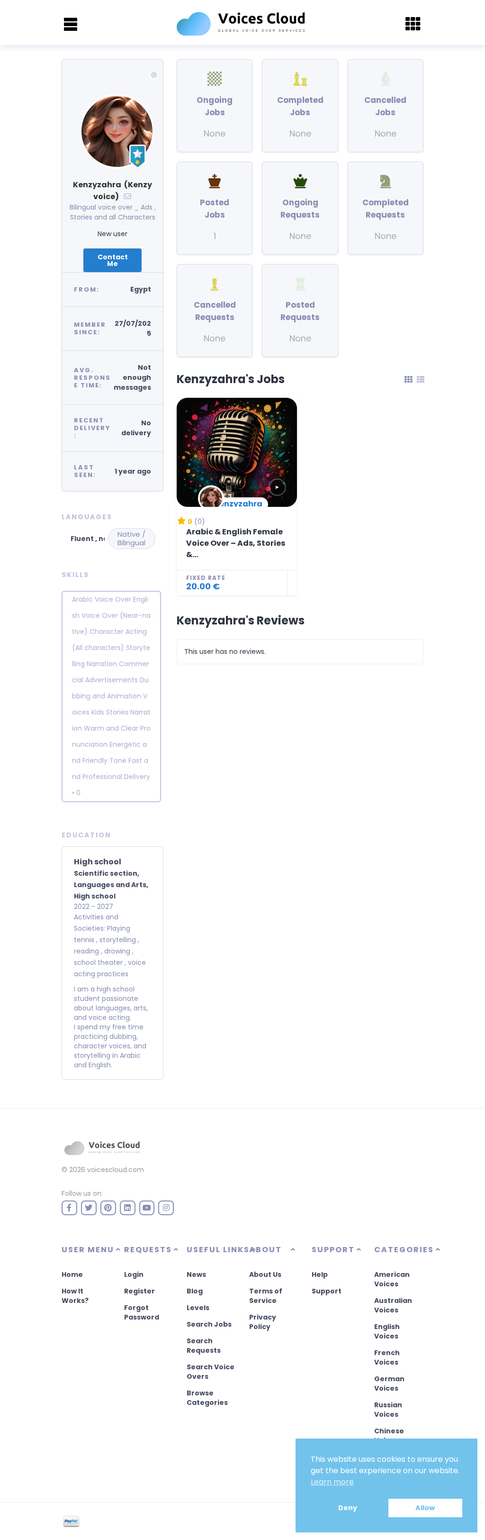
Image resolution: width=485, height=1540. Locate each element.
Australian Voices (393, 1305)
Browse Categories (207, 1397)
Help (320, 1274)
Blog (195, 1291)
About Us (265, 1274)
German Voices (389, 1383)
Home (72, 1274)
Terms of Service (265, 1295)
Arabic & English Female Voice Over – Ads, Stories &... (235, 543)
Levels (198, 1307)
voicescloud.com (115, 1169)
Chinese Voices (389, 1435)
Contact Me (113, 260)
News (196, 1274)
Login (134, 1274)
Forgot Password (141, 1312)
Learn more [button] (332, 1481)
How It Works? (75, 1295)
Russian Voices (388, 1409)
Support (326, 1291)
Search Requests (204, 1345)
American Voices (392, 1279)
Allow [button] (425, 1507)
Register (139, 1291)
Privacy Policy (262, 1321)
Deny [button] (347, 1507)
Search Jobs (209, 1324)
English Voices (387, 1331)
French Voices (387, 1357)
